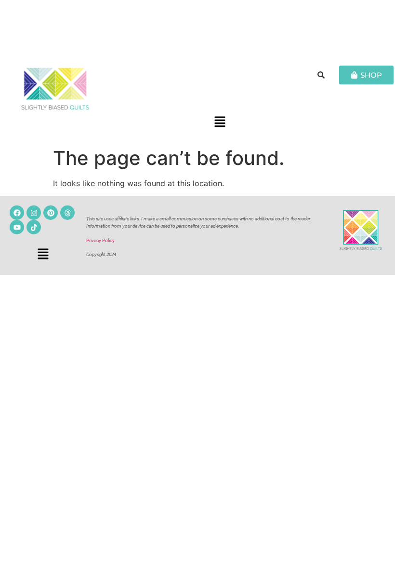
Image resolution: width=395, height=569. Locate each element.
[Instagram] (33, 212)
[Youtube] (17, 227)
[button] (219, 122)
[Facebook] (17, 212)
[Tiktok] (33, 227)
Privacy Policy (100, 240)
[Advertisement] (197, 26)
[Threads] (67, 212)
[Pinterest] (50, 212)
